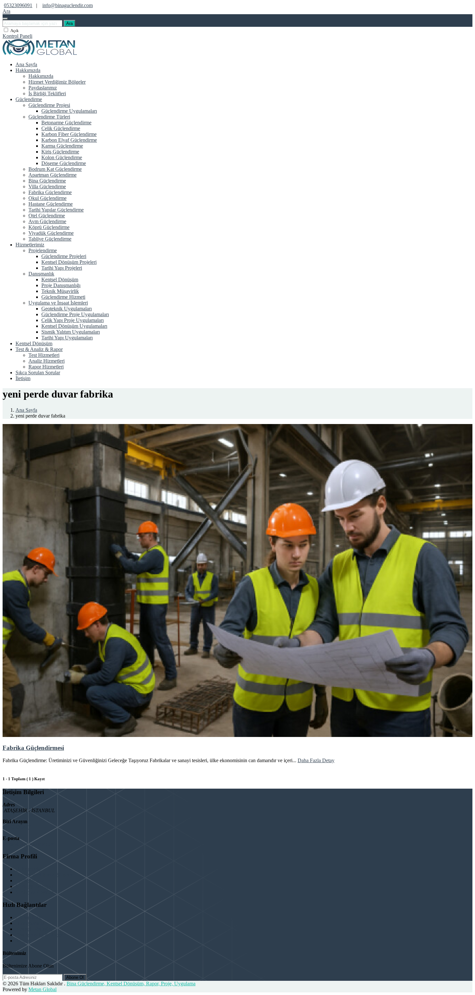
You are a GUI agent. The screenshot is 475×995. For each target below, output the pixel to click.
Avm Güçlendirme (47, 221)
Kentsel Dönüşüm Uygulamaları (74, 326)
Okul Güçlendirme (47, 198)
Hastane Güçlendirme (50, 204)
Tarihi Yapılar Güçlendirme (56, 209)
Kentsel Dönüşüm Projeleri (69, 262)
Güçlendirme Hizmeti (63, 297)
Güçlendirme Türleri (49, 116)
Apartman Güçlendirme (52, 175)
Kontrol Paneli (17, 36)
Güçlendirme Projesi (49, 105)
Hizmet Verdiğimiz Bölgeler (57, 82)
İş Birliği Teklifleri (47, 93)
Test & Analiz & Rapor (39, 349)
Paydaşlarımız (42, 87)
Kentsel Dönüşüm (59, 279)
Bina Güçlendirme (47, 180)
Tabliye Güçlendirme (49, 239)
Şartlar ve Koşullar (35, 892)
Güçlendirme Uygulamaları (69, 111)
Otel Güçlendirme (46, 215)
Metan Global (42, 989)
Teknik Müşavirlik (60, 291)
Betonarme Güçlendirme (66, 122)
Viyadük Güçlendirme (51, 233)
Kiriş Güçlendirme (60, 151)
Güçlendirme (29, 99)
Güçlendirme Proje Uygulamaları (75, 314)
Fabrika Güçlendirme (50, 192)
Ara (69, 23)
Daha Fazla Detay (316, 760)
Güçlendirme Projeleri (63, 256)
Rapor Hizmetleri (46, 366)
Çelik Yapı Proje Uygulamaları (72, 320)
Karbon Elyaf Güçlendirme (69, 140)
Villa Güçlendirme (47, 186)
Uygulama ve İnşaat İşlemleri (58, 303)
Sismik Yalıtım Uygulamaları (70, 332)
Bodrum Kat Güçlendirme (55, 169)
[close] (5, 19)
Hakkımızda (28, 70)
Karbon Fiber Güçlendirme (69, 134)
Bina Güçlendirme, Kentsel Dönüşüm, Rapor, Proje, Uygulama (131, 983)
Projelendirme (42, 250)
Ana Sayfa (26, 64)
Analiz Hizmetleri (46, 361)
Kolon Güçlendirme (61, 157)
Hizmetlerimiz (30, 244)
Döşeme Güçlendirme (63, 163)
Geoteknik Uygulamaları (66, 308)
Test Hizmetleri (43, 355)
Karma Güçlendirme (62, 146)
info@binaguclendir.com (67, 5)
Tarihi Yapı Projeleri (61, 268)
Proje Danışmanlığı (60, 285)
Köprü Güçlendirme (48, 227)
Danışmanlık (41, 273)
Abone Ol (75, 977)
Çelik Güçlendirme (60, 128)
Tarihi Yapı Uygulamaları (67, 337)
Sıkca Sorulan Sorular (38, 372)
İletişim (23, 378)
